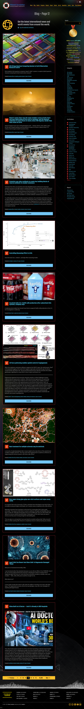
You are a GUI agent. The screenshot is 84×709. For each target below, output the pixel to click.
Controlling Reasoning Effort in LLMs (20, 253)
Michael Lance (72, 171)
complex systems (71, 112)
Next (47, 678)
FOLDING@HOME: (53, 696)
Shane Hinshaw (72, 158)
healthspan (75, 50)
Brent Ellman (72, 167)
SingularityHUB (70, 198)
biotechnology (70, 45)
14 (33, 678)
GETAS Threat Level (7, 695)
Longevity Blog (70, 191)
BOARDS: (67, 694)
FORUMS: (51, 698)
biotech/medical (17, 209)
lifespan (68, 56)
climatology (69, 110)
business (69, 107)
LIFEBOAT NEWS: (36, 692)
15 (35, 678)
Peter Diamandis (71, 75)
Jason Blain (71, 173)
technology (77, 61)
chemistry (22, 209)
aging (67, 40)
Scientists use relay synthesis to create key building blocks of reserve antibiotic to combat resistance (29, 182)
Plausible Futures (71, 196)
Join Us (59, 5)
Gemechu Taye (72, 136)
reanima (71, 57)
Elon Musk (69, 79)
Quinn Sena (71, 129)
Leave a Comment (28, 76)
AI (70, 40)
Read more (28, 81)
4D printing (69, 73)
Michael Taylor (10, 313)
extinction (73, 48)
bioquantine (76, 42)
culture (78, 47)
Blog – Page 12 (42, 14)
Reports (47, 5)
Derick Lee (71, 155)
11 (25, 678)
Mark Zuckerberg (71, 83)
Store (73, 5)
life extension (32, 397)
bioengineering (17, 397)
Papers (51, 5)
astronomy (69, 91)
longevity (72, 56)
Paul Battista (10, 663)
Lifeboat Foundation (11, 704)
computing (17, 76)
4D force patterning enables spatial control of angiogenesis (28, 363)
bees (68, 95)
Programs (43, 5)
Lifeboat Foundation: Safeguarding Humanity (14, 5)
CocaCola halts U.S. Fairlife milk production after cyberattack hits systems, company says (30, 304)
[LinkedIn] (75, 704)
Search (79, 23)
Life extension (76, 54)
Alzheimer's (73, 40)
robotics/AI (16, 261)
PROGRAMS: (68, 696)
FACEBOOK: (18, 692)
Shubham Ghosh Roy (12, 458)
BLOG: (34, 694)
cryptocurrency (75, 47)
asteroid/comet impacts (72, 90)
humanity (80, 50)
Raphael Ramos (72, 160)
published (36, 204)
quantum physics (22, 76)
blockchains (70, 106)
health (70, 51)
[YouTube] (78, 704)
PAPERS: (34, 698)
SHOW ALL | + (69, 180)
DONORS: (51, 694)
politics (69, 57)
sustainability (72, 61)
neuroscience (25, 458)
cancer (71, 47)
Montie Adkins (72, 175)
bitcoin (74, 45)
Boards (38, 5)
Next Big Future (70, 195)
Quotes (69, 5)
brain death (68, 47)
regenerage (76, 57)
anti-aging (77, 40)
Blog (35, 5)
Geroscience (70, 190)
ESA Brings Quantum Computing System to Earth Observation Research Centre (28, 67)
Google (67, 50)
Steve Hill (71, 166)
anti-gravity (69, 87)
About (31, 5)
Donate (55, 5)
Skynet (68, 81)
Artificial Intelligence (71, 42)
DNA (68, 76)
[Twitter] (72, 704)
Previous (11, 678)
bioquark (71, 44)
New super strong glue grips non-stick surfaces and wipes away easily (29, 500)
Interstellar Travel (78, 52)
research (74, 59)
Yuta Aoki (71, 153)
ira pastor (69, 54)
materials (22, 524)
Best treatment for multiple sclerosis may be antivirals (26, 446)
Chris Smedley (72, 178)
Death (79, 47)
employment (19, 524)
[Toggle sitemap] (77, 2)
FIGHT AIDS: (19, 696)
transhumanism (71, 62)
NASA (76, 56)
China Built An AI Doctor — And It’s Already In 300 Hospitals (28, 606)
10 (23, 678)
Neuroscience (79, 56)
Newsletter (64, 5)
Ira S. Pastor (72, 176)
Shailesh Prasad (73, 133)
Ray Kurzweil (70, 77)
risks (76, 59)
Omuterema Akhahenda (71, 147)
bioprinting (69, 102)
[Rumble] (80, 704)
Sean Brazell (10, 591)
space (16, 132)
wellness (76, 62)
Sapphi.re (23, 704)
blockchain (78, 45)
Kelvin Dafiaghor (73, 138)
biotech (76, 44)
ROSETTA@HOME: (20, 698)
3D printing (69, 72)
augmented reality (71, 92)
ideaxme (67, 52)
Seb (70, 169)
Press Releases (78, 5)
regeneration (70, 59)
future (76, 48)
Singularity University (72, 80)
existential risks (69, 48)
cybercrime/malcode (17, 313)
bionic (68, 101)
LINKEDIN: (51, 692)
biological (69, 99)
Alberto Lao (71, 157)
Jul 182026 (7, 67)
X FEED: (18, 694)
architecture (69, 88)
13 (31, 678)
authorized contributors (29, 28)
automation (69, 94)
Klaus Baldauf (72, 150)
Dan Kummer (72, 145)
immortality (72, 52)
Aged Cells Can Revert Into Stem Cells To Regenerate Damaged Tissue (29, 563)
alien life (69, 86)
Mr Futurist (69, 193)
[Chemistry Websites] (73, 31)
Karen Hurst (71, 140)
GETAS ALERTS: (68, 692)
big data (69, 96)
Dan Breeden (10, 261)
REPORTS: (34, 696)
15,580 (41, 678)
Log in (21, 28)
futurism (79, 48)
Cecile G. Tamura (11, 397)
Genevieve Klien (11, 76)
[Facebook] (70, 704)
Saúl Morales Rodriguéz (72, 125)
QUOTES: (67, 698)
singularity (78, 59)
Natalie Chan (72, 162)
